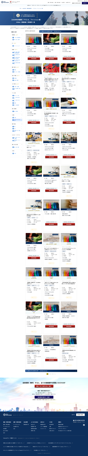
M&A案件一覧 (15, 426)
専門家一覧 (33, 430)
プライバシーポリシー (62, 428)
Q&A (4, 432)
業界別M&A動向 (34, 428)
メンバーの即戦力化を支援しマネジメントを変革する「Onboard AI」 (16, 446)
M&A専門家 (51, 424)
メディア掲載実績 (43, 426)
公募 (50, 426)
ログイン (73, 414)
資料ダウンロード (52, 428)
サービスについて (6, 426)
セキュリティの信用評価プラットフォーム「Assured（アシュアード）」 (16, 450)
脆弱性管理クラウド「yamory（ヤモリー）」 (60, 446)
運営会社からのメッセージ (63, 426)
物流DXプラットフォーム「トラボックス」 (40, 446)
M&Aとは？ (33, 424)
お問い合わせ (51, 430)
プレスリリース (43, 428)
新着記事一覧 (26, 424)
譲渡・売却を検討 (6, 424)
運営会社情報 (60, 424)
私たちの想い (5, 430)
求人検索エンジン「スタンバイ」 (40, 450)
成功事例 (5, 428)
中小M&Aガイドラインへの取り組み (64, 430)
